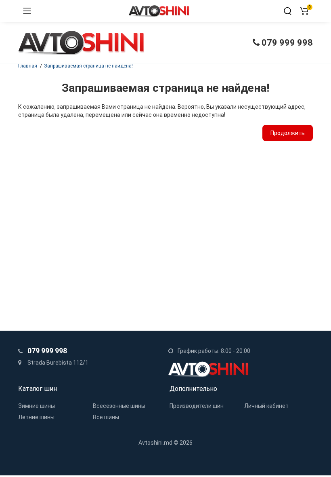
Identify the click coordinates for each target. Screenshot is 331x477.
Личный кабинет (266, 406)
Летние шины (36, 417)
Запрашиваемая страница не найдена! (88, 66)
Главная (27, 66)
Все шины (106, 417)
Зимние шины (36, 406)
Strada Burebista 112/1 (57, 362)
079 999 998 (286, 43)
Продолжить (287, 133)
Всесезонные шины (119, 406)
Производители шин (197, 406)
